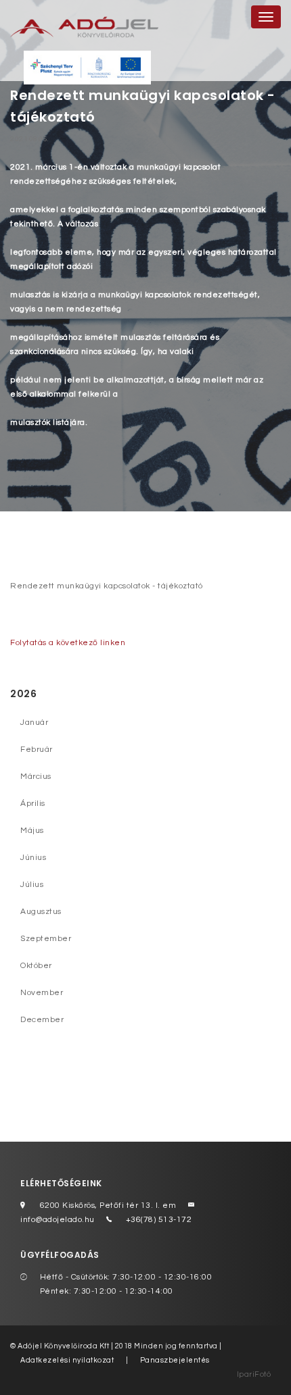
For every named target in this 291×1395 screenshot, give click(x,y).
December (42, 1019)
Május (32, 830)
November (41, 992)
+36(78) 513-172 (159, 1219)
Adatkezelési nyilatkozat (67, 1360)
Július (31, 884)
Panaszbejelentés (175, 1360)
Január (34, 722)
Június (33, 857)
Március (35, 776)
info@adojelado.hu (57, 1219)
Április (32, 803)
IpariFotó (254, 1374)
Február (36, 749)
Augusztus (41, 911)
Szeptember (45, 938)
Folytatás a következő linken (67, 642)
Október (36, 965)
